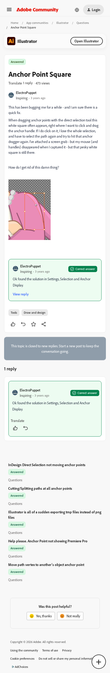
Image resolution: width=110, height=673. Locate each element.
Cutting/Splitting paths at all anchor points (40, 488)
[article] (55, 409)
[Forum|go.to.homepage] (37, 10)
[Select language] (77, 10)
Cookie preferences (22, 658)
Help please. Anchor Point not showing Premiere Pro (47, 541)
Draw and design (35, 312)
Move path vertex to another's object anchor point (46, 564)
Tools (14, 312)
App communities (37, 23)
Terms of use (50, 650)
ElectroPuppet (26, 92)
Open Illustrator (86, 41)
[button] (9, 11)
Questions (82, 23)
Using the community (24, 650)
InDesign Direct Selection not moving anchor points (46, 465)
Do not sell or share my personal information (67, 658)
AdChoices (21, 667)
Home (14, 23)
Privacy (67, 650)
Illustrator (62, 23)
